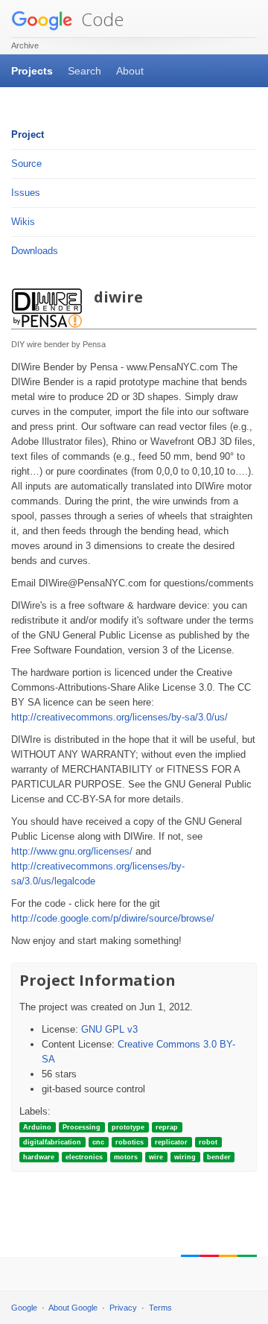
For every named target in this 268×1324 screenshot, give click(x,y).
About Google (73, 1307)
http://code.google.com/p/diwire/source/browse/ (112, 918)
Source (26, 163)
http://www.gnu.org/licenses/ (72, 851)
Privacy (123, 1307)
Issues (25, 192)
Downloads (34, 250)
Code (100, 19)
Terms (160, 1307)
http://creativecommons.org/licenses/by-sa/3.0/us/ (119, 717)
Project (27, 134)
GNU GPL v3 (109, 1029)
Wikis (23, 221)
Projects (32, 71)
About (130, 71)
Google (24, 1307)
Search (84, 71)
